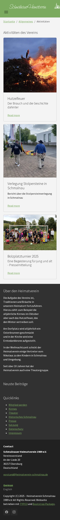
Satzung (13, 425)
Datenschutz (16, 429)
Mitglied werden (18, 404)
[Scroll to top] (53, 513)
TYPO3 (24, 504)
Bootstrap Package (44, 504)
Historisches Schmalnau (22, 417)
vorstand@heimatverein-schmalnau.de (25, 474)
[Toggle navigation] (6, 12)
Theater (13, 412)
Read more (14, 115)
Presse (12, 421)
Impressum (15, 433)
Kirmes (13, 408)
